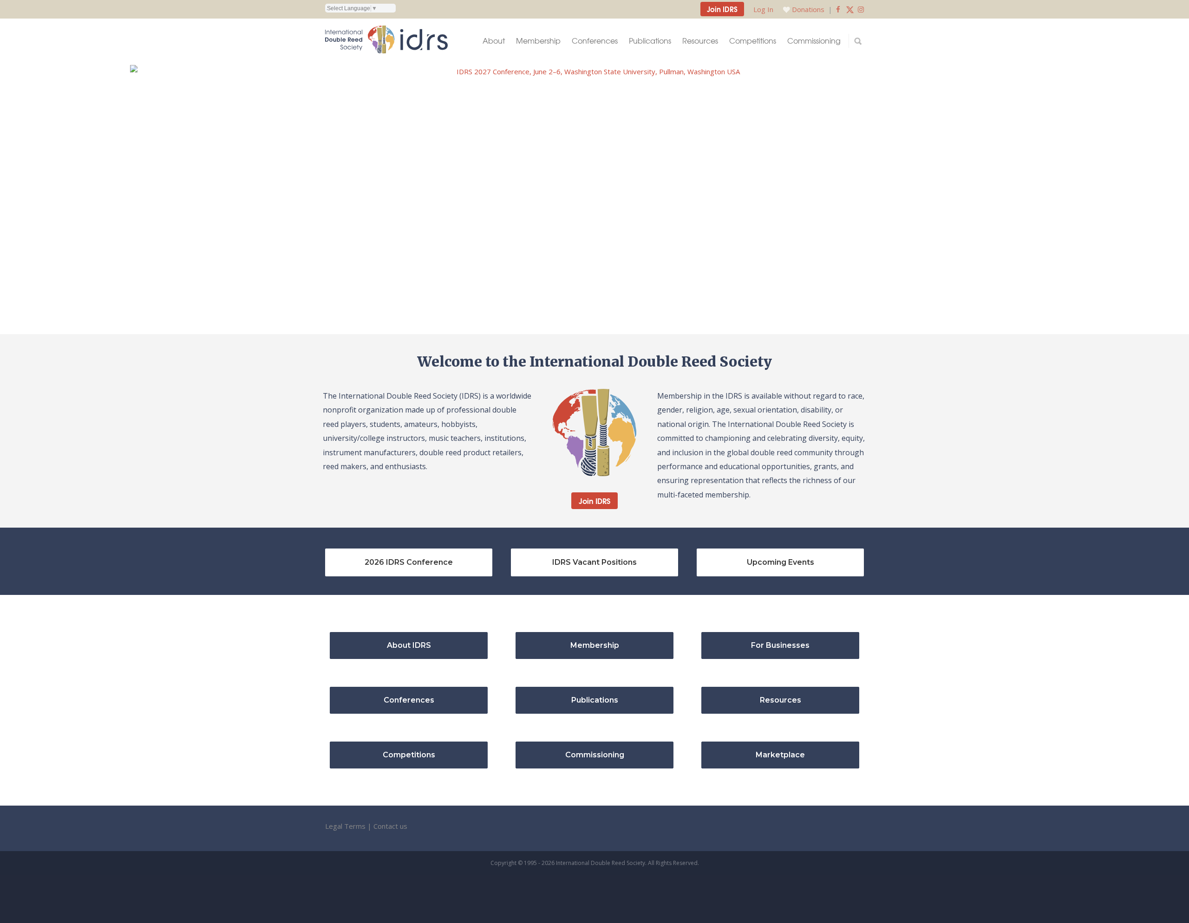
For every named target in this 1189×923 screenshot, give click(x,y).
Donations (808, 9)
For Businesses (780, 645)
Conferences (595, 40)
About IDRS (409, 645)
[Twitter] (850, 9)
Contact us (390, 826)
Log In (763, 9)
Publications (650, 40)
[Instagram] (861, 9)
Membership (538, 40)
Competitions (752, 40)
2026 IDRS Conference (409, 562)
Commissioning (814, 40)
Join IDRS (722, 8)
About (494, 40)
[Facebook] (838, 9)
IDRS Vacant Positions (594, 562)
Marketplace (780, 754)
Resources (700, 40)
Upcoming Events (780, 562)
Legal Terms (345, 826)
